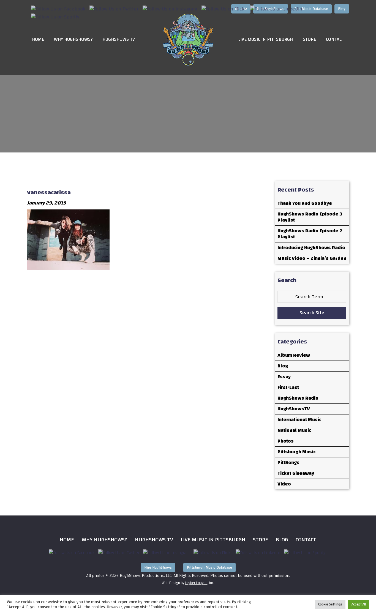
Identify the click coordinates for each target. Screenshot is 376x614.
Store (309, 39)
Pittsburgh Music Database (209, 567)
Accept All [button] (359, 604)
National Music (294, 430)
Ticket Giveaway (295, 473)
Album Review (293, 355)
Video (284, 484)
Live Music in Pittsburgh (265, 39)
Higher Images (196, 583)
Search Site (311, 312)
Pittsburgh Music (296, 451)
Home (38, 39)
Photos (285, 441)
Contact (335, 39)
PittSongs (288, 462)
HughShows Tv (154, 539)
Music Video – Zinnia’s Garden (311, 258)
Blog (282, 365)
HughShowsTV (293, 408)
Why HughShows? (73, 39)
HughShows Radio (297, 398)
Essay (284, 376)
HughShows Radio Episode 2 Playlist (309, 233)
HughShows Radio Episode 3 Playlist (309, 217)
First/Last (288, 387)
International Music (299, 419)
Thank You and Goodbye (304, 203)
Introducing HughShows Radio (311, 247)
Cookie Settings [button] (330, 604)
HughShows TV (118, 39)
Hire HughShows (158, 567)
